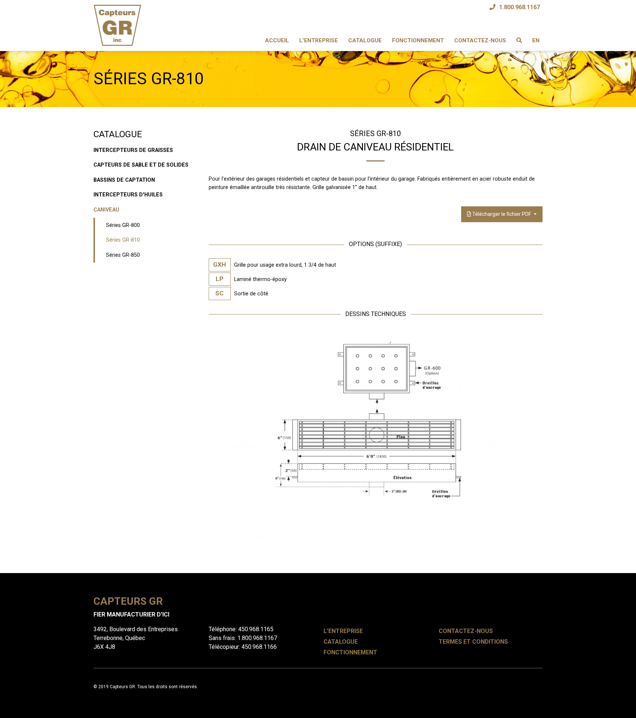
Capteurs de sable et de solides (140, 165)
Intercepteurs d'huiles (128, 195)
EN (536, 40)
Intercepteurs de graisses (133, 150)
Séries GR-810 (123, 240)
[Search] (519, 40)
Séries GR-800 (123, 225)
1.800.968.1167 (519, 7)
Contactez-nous (480, 40)
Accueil (277, 40)
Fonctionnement (418, 40)
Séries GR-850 (123, 255)
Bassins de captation (124, 180)
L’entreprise (318, 40)
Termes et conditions (473, 641)
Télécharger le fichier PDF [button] (501, 214)
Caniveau (106, 210)
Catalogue (365, 40)
